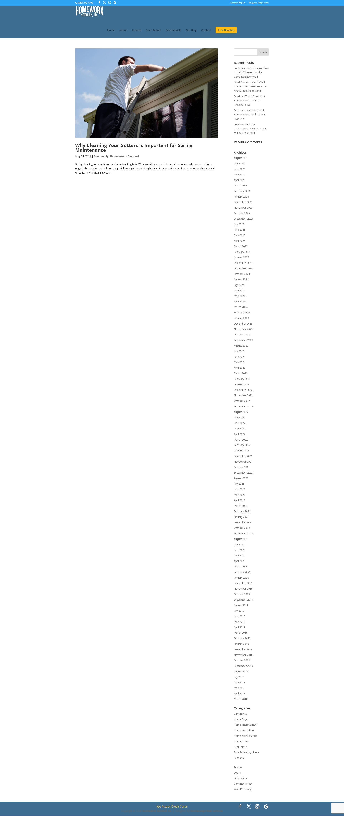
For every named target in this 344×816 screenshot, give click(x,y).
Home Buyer (241, 719)
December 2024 (243, 262)
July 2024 (239, 285)
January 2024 (241, 318)
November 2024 (243, 268)
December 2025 (243, 202)
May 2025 (239, 235)
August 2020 (241, 539)
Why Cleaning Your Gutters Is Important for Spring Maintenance (133, 147)
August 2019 (241, 605)
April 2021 (239, 500)
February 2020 (242, 572)
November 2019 (243, 588)
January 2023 (241, 384)
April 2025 (239, 240)
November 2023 (243, 329)
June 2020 (239, 550)
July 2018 (239, 677)
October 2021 (242, 467)
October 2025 (242, 213)
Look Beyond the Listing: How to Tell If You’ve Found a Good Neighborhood (251, 72)
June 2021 (239, 489)
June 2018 (239, 682)
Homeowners (118, 156)
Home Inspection (244, 730)
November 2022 (243, 395)
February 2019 (242, 638)
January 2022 (241, 450)
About (123, 30)
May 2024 (239, 296)
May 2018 (239, 688)
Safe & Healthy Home (246, 752)
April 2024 (239, 301)
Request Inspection (259, 3)
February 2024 (242, 312)
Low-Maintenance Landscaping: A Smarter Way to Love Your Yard (250, 129)
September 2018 (243, 666)
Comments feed (243, 783)
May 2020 (239, 555)
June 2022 (239, 423)
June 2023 (239, 356)
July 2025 (239, 224)
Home (111, 30)
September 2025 (243, 218)
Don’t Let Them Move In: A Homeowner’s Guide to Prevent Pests (249, 100)
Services (136, 30)
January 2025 (241, 257)
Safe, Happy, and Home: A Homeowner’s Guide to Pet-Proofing (250, 114)
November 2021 (243, 461)
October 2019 (242, 594)
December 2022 (243, 389)
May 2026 (239, 174)
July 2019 (239, 610)
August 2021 (241, 478)
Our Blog (191, 30)
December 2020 (243, 522)
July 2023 (239, 351)
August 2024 (241, 279)
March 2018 (241, 699)
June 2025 (239, 229)
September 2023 (243, 340)
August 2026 (241, 158)
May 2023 (239, 362)
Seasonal (133, 156)
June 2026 (239, 169)
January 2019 (241, 643)
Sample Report (237, 3)
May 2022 (239, 428)
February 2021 (242, 511)
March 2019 (241, 632)
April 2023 (239, 367)
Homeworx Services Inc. (157, 811)
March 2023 (241, 373)
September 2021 (243, 472)
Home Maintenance (245, 735)
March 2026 (241, 185)
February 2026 (242, 191)
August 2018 (241, 671)
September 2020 (243, 533)
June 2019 (239, 616)
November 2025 (243, 207)
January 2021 (241, 517)
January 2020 (241, 577)
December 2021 (243, 456)
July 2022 (239, 417)
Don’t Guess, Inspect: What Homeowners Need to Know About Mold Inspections (250, 86)
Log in (237, 772)
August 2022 (241, 412)
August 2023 (241, 345)
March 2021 (241, 505)
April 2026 (239, 180)
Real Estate (240, 747)
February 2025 (242, 252)
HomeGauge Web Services (206, 811)
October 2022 (242, 401)
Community (101, 156)
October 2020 (242, 527)
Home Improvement (245, 724)
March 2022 (241, 439)
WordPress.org (242, 789)
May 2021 (239, 494)
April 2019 (239, 627)
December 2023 (243, 323)
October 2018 (242, 660)
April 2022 (239, 434)
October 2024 (242, 274)
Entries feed (241, 778)
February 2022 (242, 445)
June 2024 (239, 290)
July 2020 (239, 544)
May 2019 (239, 621)
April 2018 (239, 693)
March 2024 (241, 307)
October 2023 (242, 334)
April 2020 (239, 561)
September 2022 (243, 406)
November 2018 (243, 655)
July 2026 (239, 163)
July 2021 (239, 483)
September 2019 (243, 599)
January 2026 (241, 196)
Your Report (153, 30)
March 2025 (241, 246)
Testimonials (173, 30)
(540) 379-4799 (85, 2)
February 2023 (242, 378)
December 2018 (243, 649)
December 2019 (243, 583)
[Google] (115, 2)
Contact (206, 30)
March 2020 (241, 566)
